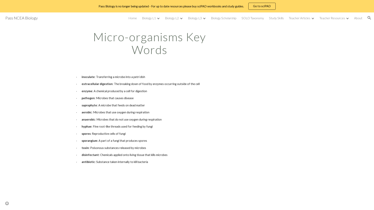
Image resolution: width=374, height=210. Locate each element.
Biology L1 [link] (149, 18)
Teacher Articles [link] (299, 18)
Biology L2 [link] (172, 18)
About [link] (358, 18)
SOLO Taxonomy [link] (253, 18)
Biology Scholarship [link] (223, 18)
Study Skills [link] (276, 18)
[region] (187, 6)
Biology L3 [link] (195, 18)
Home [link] (132, 18)
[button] (369, 18)
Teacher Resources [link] (332, 18)
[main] (150, 43)
